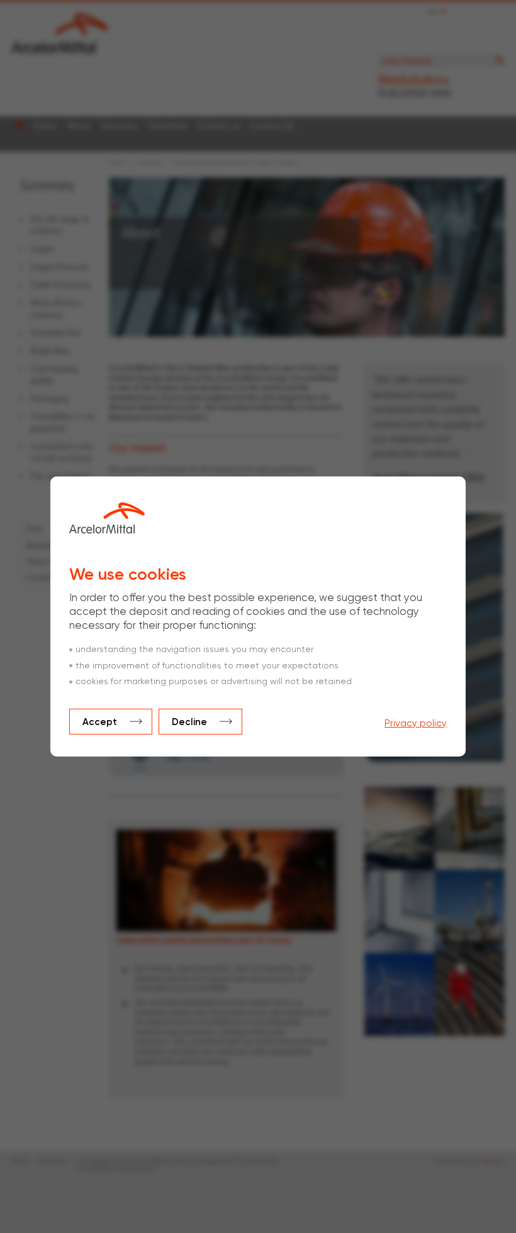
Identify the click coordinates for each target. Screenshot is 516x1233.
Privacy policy (415, 723)
